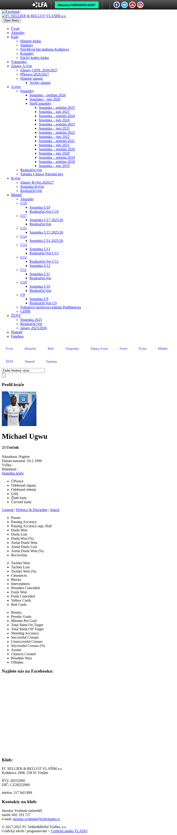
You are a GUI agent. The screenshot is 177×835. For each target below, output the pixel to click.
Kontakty (27, 53)
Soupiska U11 (40, 274)
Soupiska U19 (40, 207)
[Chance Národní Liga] (77, 6)
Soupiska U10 (40, 286)
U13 (23, 245)
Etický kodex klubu (34, 58)
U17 (23, 216)
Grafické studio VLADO (69, 831)
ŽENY (16, 315)
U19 (23, 203)
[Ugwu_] (19, 425)
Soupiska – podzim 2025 (57, 108)
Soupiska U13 (40, 249)
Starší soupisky (40, 103)
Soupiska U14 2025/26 (46, 241)
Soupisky (27, 91)
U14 (23, 236)
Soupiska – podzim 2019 (57, 157)
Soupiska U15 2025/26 (46, 232)
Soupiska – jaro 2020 (54, 153)
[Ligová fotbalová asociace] (40, 6)
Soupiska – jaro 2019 (54, 166)
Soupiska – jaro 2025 (54, 112)
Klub (14, 37)
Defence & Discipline (31, 510)
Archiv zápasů (40, 83)
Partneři (16, 332)
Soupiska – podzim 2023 (57, 124)
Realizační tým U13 (44, 253)
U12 (23, 257)
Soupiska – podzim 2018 (57, 162)
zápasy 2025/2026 (33, 328)
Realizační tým (31, 170)
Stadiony (26, 45)
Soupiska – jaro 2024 (54, 120)
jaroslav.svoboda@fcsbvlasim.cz (36, 819)
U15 (23, 228)
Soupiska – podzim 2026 (48, 95)
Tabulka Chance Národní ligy (41, 174)
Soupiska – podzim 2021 (57, 141)
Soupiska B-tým (32, 187)
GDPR (25, 311)
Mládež (16, 195)
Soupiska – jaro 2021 (54, 145)
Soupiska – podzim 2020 (57, 149)
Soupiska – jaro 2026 (45, 99)
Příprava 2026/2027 (34, 74)
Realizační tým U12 (44, 261)
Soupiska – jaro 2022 (54, 137)
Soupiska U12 (40, 266)
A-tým (16, 87)
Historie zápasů (31, 78)
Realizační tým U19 (44, 211)
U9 (22, 295)
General (7, 510)
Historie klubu (30, 41)
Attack (54, 510)
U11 (23, 270)
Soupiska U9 (39, 299)
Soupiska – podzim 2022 (57, 132)
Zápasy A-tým (21, 66)
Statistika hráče (13, 473)
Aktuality (18, 33)
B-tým (15, 178)
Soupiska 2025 (31, 320)
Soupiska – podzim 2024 (57, 116)
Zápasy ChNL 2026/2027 (39, 70)
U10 (23, 282)
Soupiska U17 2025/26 (46, 220)
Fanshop (17, 336)
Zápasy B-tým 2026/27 (37, 182)
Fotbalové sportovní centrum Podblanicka (50, 307)
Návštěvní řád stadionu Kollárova (44, 49)
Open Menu (11, 20)
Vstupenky (19, 62)
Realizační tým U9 (43, 303)
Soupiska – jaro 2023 (54, 128)
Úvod (15, 28)
